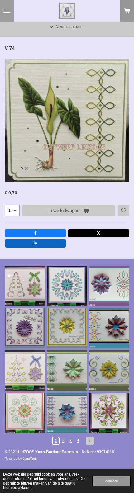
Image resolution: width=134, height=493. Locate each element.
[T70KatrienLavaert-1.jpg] (67, 413)
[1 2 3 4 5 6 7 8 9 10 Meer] (12, 210)
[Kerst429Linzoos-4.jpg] (25, 286)
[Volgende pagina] (90, 441)
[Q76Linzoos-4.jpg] (25, 413)
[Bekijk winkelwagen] (127, 11)
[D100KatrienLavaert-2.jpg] (67, 328)
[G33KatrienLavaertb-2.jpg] (109, 328)
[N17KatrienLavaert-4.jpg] (109, 370)
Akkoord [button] (111, 481)
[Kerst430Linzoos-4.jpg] (25, 370)
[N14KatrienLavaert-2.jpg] (67, 370)
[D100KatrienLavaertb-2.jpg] (25, 328)
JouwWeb (30, 458)
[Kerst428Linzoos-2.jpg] (109, 413)
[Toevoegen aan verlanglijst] (124, 210)
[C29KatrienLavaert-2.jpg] (109, 286)
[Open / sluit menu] (7, 11)
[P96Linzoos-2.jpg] (67, 286)
